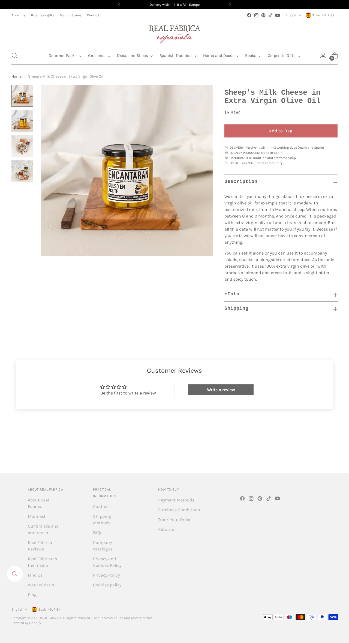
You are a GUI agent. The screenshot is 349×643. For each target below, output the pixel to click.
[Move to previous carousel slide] (320, 454)
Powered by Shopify (26, 623)
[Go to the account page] (323, 55)
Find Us (35, 575)
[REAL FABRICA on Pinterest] (263, 15)
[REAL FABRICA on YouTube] (277, 15)
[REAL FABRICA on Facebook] (249, 15)
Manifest (37, 516)
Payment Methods (176, 500)
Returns (166, 529)
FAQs (97, 532)
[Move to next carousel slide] (333, 453)
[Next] (230, 4)
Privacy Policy (106, 575)
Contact (101, 506)
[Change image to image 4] (22, 171)
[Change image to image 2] (22, 121)
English (291, 15)
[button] (14, 55)
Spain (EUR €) (323, 15)
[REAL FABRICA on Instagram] (256, 15)
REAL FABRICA (50, 618)
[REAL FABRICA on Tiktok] (270, 15)
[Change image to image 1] (22, 96)
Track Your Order (174, 519)
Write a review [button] (221, 389)
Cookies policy (107, 584)
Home (16, 76)
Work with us (41, 584)
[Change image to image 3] (22, 146)
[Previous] (119, 4)
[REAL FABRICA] (174, 32)
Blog (32, 594)
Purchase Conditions (179, 509)
